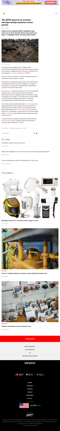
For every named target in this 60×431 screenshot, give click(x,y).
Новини (30, 382)
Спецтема (30, 389)
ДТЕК (24, 128)
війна (6, 128)
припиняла (10, 113)
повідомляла (7, 91)
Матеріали (30, 385)
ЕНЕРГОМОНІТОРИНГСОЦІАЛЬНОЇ (30, 356)
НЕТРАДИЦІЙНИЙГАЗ (30, 349)
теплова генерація (14, 128)
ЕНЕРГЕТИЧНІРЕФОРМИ (29, 346)
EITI (30, 352)
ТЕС (21, 128)
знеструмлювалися (23, 109)
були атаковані (6, 120)
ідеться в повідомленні (19, 73)
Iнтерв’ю (29, 392)
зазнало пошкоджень (31, 104)
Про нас (30, 398)
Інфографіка (29, 395)
